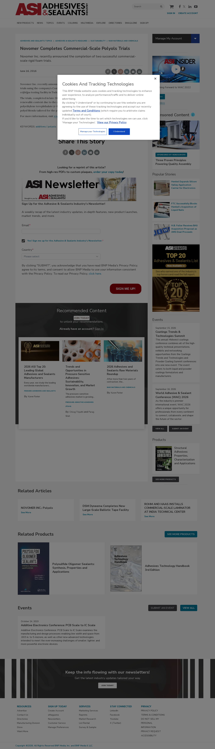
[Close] (155, 78)
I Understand (119, 131)
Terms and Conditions (86, 110)
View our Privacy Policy (112, 122)
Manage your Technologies (92, 131)
